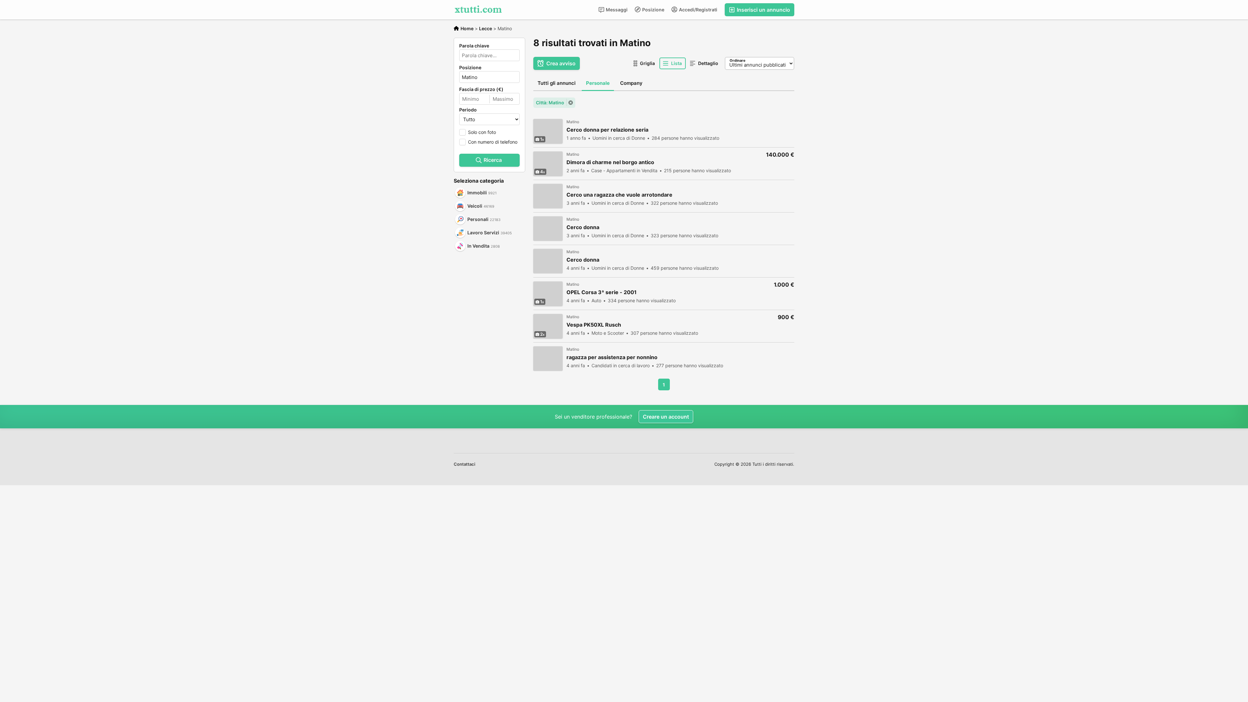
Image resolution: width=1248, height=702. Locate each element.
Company (631, 83)
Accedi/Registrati (697, 9)
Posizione (652, 9)
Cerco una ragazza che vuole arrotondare (619, 195)
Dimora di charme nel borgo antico (610, 162)
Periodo (468, 109)
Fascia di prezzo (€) (481, 89)
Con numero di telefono (492, 142)
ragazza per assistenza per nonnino (611, 357)
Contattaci (464, 464)
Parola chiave (474, 45)
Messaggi (616, 9)
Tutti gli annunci (557, 83)
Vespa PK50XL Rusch (593, 325)
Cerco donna (582, 227)
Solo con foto (482, 132)
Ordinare (738, 60)
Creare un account (666, 416)
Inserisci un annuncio (762, 9)
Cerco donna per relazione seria (607, 130)
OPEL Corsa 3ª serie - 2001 (601, 292)
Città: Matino (550, 102)
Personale (598, 83)
